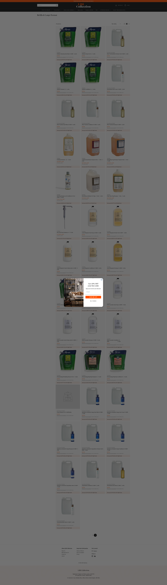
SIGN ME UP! (93, 297)
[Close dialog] (101, 279)
